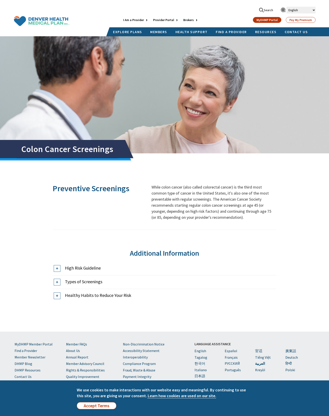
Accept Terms (96, 405)
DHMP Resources (28, 370)
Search (268, 10)
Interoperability (135, 357)
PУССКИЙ (232, 363)
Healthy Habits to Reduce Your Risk (98, 295)
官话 (258, 351)
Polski (290, 370)
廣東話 (290, 351)
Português (233, 370)
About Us (73, 350)
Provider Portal (163, 20)
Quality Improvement (82, 376)
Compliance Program (139, 363)
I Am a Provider (133, 20)
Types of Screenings (83, 281)
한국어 (199, 363)
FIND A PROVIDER (231, 32)
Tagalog (200, 357)
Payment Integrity (137, 376)
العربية (260, 363)
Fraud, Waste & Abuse (139, 370)
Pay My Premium (300, 20)
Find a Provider (26, 350)
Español (231, 351)
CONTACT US (296, 32)
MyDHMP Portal (267, 20)
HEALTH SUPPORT (191, 32)
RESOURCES (266, 32)
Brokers (188, 20)
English (200, 351)
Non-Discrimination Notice (143, 344)
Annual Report (77, 357)
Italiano (200, 370)
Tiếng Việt (263, 357)
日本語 (199, 376)
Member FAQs (76, 344)
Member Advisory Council (85, 363)
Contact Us (23, 376)
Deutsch (291, 357)
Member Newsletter (30, 357)
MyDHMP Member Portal (34, 344)
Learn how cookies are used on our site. (182, 395)
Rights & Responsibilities (85, 370)
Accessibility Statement (141, 350)
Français (231, 357)
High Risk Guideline (83, 268)
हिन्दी (288, 363)
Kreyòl (260, 370)
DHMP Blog (23, 363)
